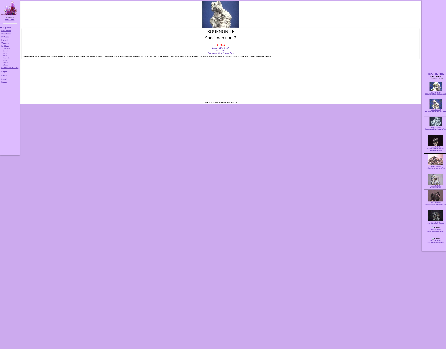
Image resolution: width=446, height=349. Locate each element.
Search (4, 79)
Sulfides (5, 65)
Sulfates (5, 62)
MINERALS (10, 20)
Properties (5, 71)
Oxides (5, 55)
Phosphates (6, 58)
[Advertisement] (9, 120)
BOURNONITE (436, 73)
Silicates (5, 60)
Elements (5, 51)
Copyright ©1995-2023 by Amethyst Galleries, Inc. (221, 102)
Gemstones (6, 34)
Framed (4, 40)
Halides (5, 53)
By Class (5, 46)
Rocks (4, 75)
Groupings (5, 27)
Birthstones (6, 31)
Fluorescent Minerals (9, 68)
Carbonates (6, 49)
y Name (6, 37)
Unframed (5, 43)
